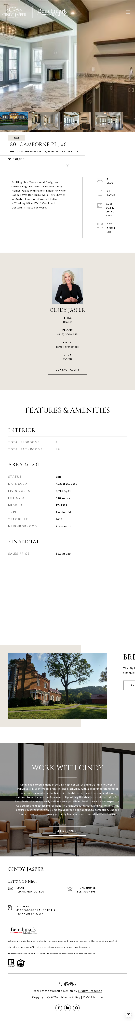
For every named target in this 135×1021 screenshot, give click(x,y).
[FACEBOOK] (58, 1008)
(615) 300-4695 (67, 334)
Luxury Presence (90, 991)
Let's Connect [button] (67, 830)
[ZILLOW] (76, 1008)
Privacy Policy (70, 997)
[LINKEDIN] (67, 1008)
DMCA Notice (93, 997)
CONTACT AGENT (68, 369)
